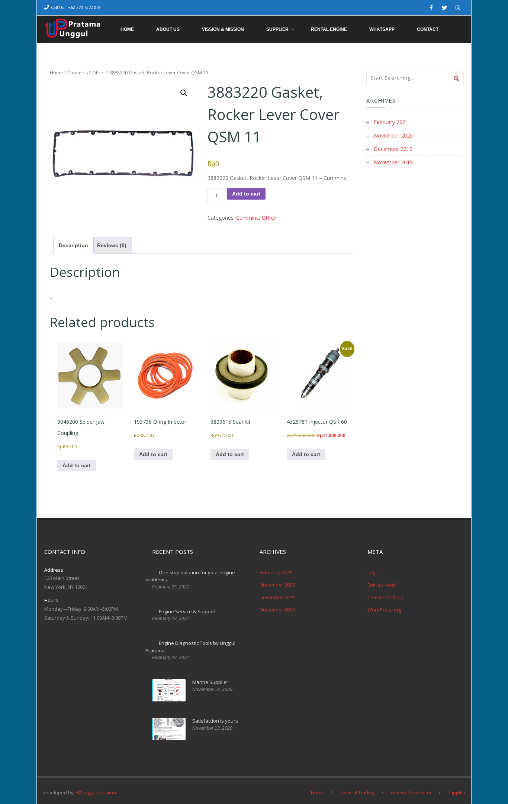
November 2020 (393, 135)
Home (56, 72)
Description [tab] (73, 245)
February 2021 (391, 122)
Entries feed (381, 584)
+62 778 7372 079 (84, 7)
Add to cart (246, 194)
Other (98, 72)
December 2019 (393, 148)
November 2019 (393, 162)
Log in (373, 572)
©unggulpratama (96, 792)
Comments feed (385, 597)
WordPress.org (384, 609)
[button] (183, 93)
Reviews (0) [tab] (111, 245)
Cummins (77, 72)
